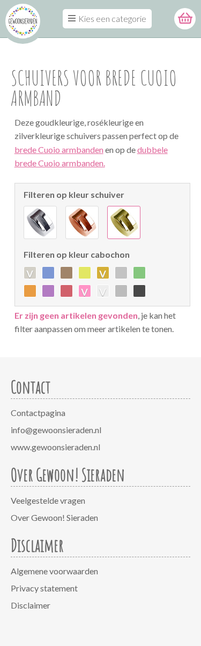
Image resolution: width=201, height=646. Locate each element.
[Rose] (82, 222)
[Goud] (124, 222)
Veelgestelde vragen (48, 500)
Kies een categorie (112, 18)
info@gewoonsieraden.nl (56, 430)
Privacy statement (44, 588)
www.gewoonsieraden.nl (55, 447)
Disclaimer (30, 605)
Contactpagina (38, 412)
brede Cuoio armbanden (58, 149)
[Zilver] (40, 222)
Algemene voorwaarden (54, 571)
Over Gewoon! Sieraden (54, 517)
